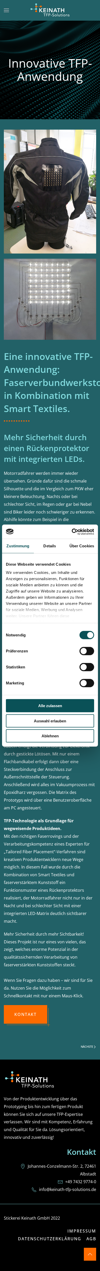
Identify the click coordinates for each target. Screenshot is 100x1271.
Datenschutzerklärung (49, 1239)
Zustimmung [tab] (17, 546)
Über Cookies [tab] (81, 546)
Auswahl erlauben (50, 721)
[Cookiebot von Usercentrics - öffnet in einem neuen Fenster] (72, 531)
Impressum (81, 1231)
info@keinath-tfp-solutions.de (67, 1189)
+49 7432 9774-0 (80, 1182)
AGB (91, 1239)
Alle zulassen (50, 706)
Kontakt (25, 1014)
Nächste (87, 1046)
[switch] (86, 651)
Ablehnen (50, 736)
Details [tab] (49, 546)
